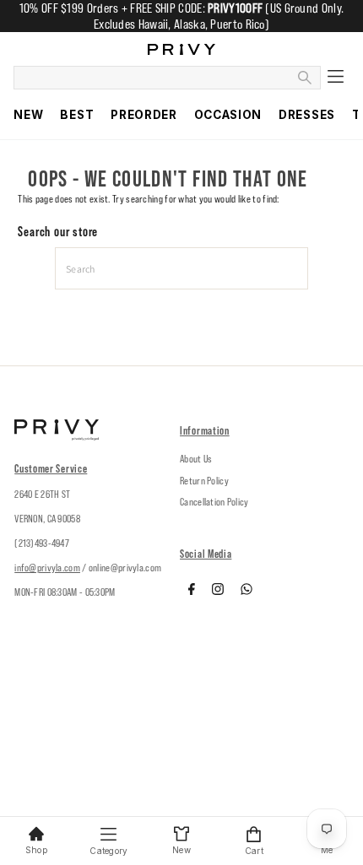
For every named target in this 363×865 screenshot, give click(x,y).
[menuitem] (28, 114)
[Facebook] (191, 591)
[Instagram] (218, 591)
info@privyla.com (47, 567)
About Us (196, 458)
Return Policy (204, 480)
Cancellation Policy (214, 501)
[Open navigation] (335, 77)
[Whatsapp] (246, 591)
